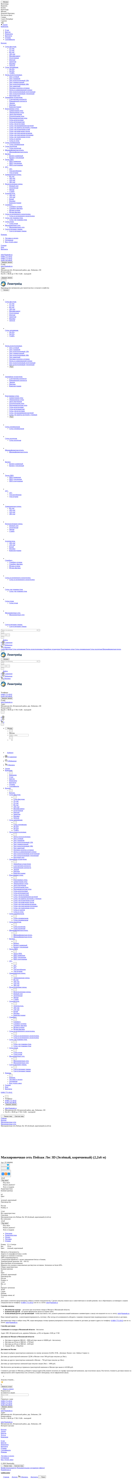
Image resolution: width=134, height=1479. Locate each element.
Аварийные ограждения (14, 97)
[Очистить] (38, 630)
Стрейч (11, 191)
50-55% (11, 71)
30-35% (11, 69)
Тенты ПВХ (9, 159)
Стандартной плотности (18, 99)
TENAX (12, 65)
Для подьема (13, 173)
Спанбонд (9, 205)
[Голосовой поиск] (3, 634)
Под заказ (5, 1180)
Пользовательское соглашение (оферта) (31, 1468)
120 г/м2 (12, 180)
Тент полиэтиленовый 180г (19, 84)
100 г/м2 (12, 54)
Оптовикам (9, 240)
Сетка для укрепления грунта (19, 137)
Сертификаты (10, 39)
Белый (11, 199)
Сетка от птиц (14, 141)
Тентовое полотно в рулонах (19, 88)
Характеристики (11, 1235)
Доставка (8, 1239)
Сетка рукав (9, 221)
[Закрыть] (2, 724)
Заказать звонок (7, 262)
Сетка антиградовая (16, 120)
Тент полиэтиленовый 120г (19, 80)
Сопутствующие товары (14, 229)
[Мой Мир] (9, 1174)
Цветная (12, 60)
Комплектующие (15, 107)
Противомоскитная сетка (18, 118)
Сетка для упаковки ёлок (14, 218)
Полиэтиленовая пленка (14, 184)
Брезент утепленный (16, 158)
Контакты (8, 36)
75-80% (11, 73)
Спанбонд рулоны (15, 206)
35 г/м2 (11, 48)
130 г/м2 (12, 197)
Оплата (7, 1237)
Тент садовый (14, 77)
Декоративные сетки (16, 112)
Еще (11, 367)
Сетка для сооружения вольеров (20, 133)
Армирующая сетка (16, 110)
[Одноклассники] (6, 1174)
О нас (7, 30)
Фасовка (12, 63)
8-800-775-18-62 (6, 256)
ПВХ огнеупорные (16, 165)
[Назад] (11, 730)
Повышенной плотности (18, 101)
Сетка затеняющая (12, 67)
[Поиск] (2, 712)
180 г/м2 (12, 182)
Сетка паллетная (11, 146)
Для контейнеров (15, 171)
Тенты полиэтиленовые (13, 75)
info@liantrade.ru (6, 255)
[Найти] (8, 634)
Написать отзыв (7, 1386)
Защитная (12, 62)
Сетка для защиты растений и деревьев (23, 127)
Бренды (7, 32)
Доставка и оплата (11, 238)
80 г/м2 (11, 52)
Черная (11, 189)
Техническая (13, 188)
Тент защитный (14, 86)
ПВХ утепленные (15, 163)
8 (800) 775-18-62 (27, 1302)
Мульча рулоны (14, 210)
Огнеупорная (14, 58)
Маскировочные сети (13, 225)
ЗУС (7, 167)
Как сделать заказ (11, 242)
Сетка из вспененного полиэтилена (18, 214)
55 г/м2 (11, 50)
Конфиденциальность (8, 1468)
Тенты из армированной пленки (20, 90)
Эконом (12, 103)
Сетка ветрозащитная (16, 122)
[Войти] (2, 715)
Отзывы (8, 37)
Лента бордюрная (15, 114)
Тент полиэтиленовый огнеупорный (22, 92)
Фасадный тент (14, 95)
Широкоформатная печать (14, 150)
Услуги (3, 1435)
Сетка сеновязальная (12, 142)
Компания (4, 1437)
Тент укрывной (14, 78)
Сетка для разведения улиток (19, 131)
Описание (8, 1233)
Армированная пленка (13, 174)
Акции (3, 1431)
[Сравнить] (5, 1168)
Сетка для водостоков (17, 124)
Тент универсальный (16, 82)
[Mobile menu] (2, 680)
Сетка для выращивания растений (21, 126)
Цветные (12, 105)
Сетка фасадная (11, 46)
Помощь (4, 1452)
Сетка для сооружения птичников (21, 135)
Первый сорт (14, 186)
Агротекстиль (10, 193)
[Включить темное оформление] (3, 280)
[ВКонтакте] (3, 1174)
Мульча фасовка (15, 212)
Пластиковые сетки (12, 109)
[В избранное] (5, 1165)
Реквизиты (9, 34)
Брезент (8, 154)
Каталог (4, 1429)
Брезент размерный (16, 156)
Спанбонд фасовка (16, 208)
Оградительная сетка (16, 116)
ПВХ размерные (15, 161)
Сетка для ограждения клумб (19, 129)
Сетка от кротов (15, 139)
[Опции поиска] (2, 632)
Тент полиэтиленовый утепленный (21, 94)
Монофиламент (14, 56)
